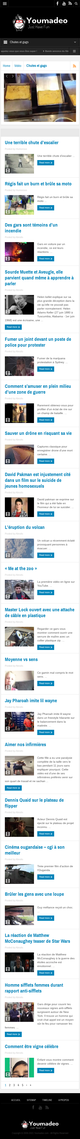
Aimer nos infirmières (25, 744)
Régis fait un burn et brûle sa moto (38, 184)
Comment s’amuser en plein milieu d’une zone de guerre (38, 389)
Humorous (21, 149)
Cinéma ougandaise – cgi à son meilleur (35, 850)
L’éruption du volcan (25, 527)
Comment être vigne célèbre (31, 1046)
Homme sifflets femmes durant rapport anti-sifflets (34, 988)
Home (6, 66)
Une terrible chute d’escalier (31, 143)
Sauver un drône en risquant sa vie (38, 433)
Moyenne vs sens (21, 659)
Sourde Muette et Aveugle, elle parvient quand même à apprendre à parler (39, 278)
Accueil (15, 1100)
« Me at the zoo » (21, 568)
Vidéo (17, 66)
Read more (44, 162)
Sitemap (31, 1100)
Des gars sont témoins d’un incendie (31, 228)
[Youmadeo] (40, 22)
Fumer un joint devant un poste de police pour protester (38, 342)
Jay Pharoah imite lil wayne (31, 701)
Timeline (47, 1100)
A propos (63, 1100)
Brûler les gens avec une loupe (34, 894)
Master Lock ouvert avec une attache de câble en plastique (39, 612)
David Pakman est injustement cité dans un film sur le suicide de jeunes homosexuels (37, 480)
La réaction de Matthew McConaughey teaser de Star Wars (37, 938)
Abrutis (19, 237)
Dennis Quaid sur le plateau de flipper (34, 803)
